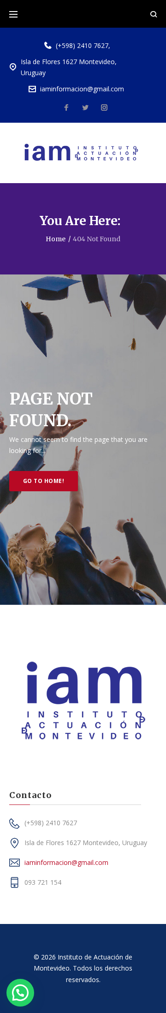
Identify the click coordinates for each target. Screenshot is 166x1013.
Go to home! (43, 481)
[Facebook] (66, 107)
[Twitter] (85, 107)
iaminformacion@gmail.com (82, 88)
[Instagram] (104, 107)
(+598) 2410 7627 (82, 45)
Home (55, 239)
